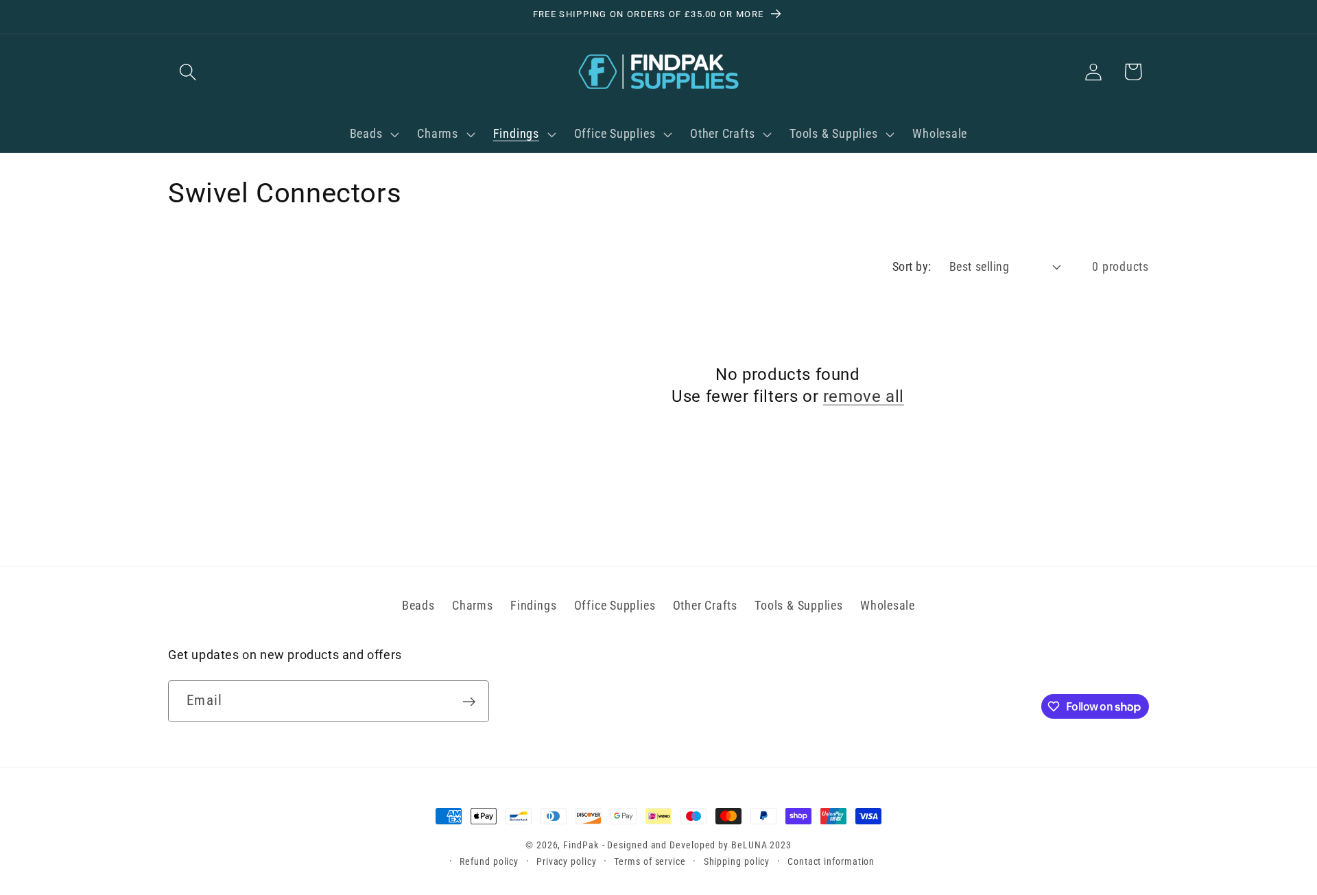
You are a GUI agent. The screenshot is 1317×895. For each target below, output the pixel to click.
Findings (533, 605)
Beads (418, 605)
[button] (187, 71)
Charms (472, 605)
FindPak (580, 844)
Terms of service (650, 861)
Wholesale (887, 605)
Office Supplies (615, 605)
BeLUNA (749, 844)
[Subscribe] (468, 702)
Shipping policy (737, 861)
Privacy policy (566, 861)
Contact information (831, 861)
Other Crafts (705, 605)
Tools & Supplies (798, 605)
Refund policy (489, 861)
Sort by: (912, 266)
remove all (863, 396)
